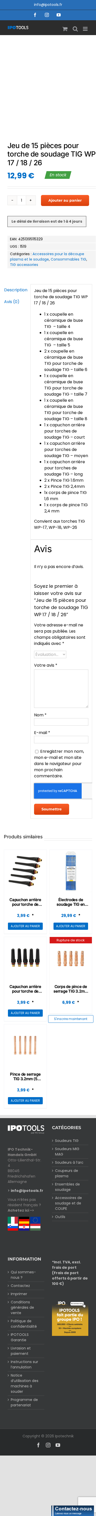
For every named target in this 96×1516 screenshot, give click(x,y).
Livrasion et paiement (21, 1351)
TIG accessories (24, 264)
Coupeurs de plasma (66, 1173)
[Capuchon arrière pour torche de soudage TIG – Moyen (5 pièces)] (25, 958)
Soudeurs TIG (67, 1140)
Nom (40, 715)
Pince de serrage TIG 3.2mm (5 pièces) (25, 1079)
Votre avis (45, 665)
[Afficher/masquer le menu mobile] (85, 29)
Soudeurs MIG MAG (67, 1151)
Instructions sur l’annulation (24, 1364)
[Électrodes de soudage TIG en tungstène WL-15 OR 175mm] (71, 871)
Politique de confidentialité (24, 1323)
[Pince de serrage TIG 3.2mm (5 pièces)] (25, 1045)
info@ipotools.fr (48, 4)
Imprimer (19, 1293)
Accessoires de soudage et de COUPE (68, 1203)
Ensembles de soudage (67, 1187)
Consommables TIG (68, 259)
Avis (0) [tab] (11, 302)
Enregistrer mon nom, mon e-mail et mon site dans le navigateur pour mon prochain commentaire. (59, 763)
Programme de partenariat (24, 1402)
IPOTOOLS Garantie (20, 1337)
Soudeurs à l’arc (69, 1162)
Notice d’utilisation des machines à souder (24, 1383)
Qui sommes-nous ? (23, 1275)
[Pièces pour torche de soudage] (48, 84)
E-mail (42, 733)
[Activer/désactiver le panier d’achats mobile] (65, 29)
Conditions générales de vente (22, 1307)
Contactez (20, 1285)
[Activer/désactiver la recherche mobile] (75, 29)
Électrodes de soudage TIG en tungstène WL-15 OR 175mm (71, 906)
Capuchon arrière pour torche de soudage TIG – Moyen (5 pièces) (25, 993)
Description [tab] (15, 290)
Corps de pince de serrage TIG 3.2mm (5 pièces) (71, 991)
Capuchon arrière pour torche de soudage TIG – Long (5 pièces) (25, 906)
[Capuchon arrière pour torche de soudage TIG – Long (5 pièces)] (25, 871)
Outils (60, 1216)
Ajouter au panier (65, 200)
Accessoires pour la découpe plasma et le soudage (47, 256)
